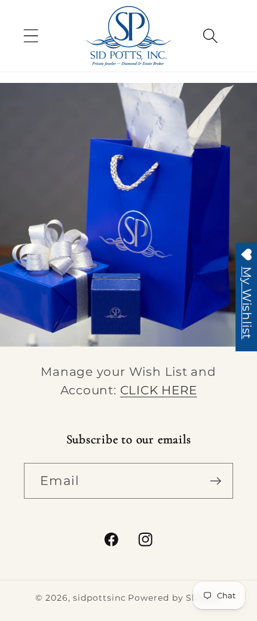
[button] (31, 35)
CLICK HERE (158, 390)
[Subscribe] (215, 481)
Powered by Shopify (174, 597)
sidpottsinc (99, 597)
